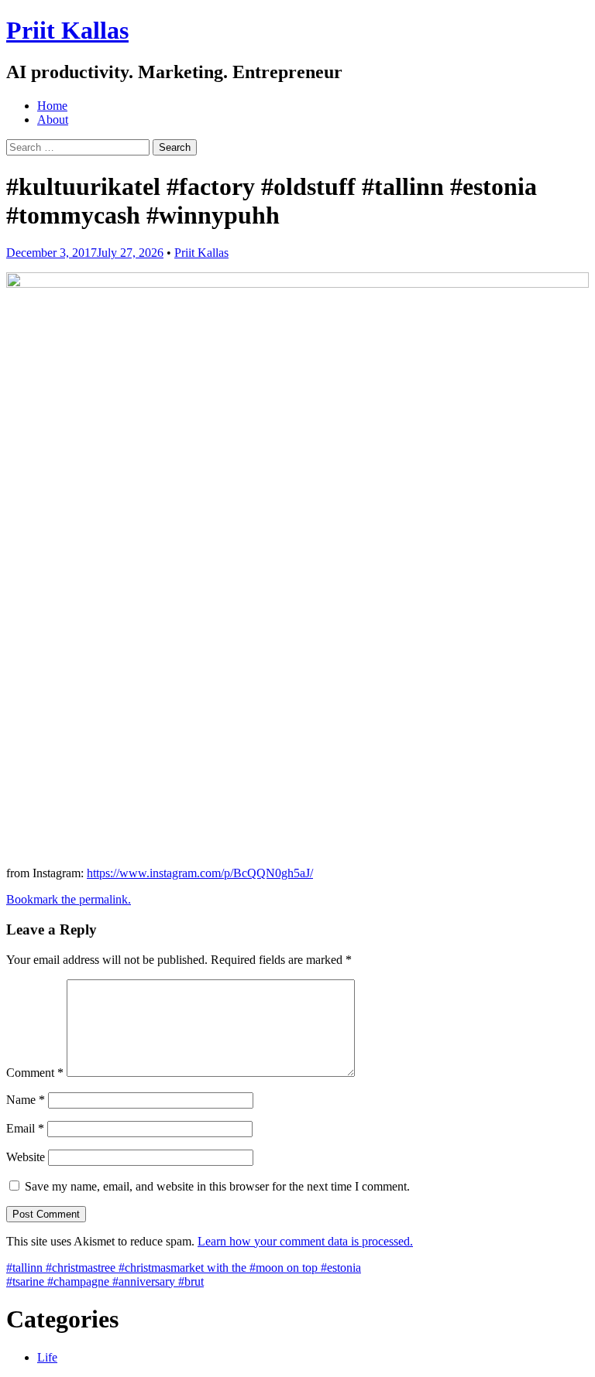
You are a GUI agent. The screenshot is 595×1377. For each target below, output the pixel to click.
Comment (35, 1072)
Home (52, 105)
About (52, 119)
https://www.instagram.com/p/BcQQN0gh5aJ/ (200, 873)
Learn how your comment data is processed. (305, 1241)
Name (25, 1099)
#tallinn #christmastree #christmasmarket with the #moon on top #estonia (183, 1267)
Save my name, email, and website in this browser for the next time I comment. (217, 1186)
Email (25, 1128)
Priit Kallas (67, 30)
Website (25, 1156)
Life (47, 1357)
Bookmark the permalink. (68, 899)
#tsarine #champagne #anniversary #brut (105, 1281)
